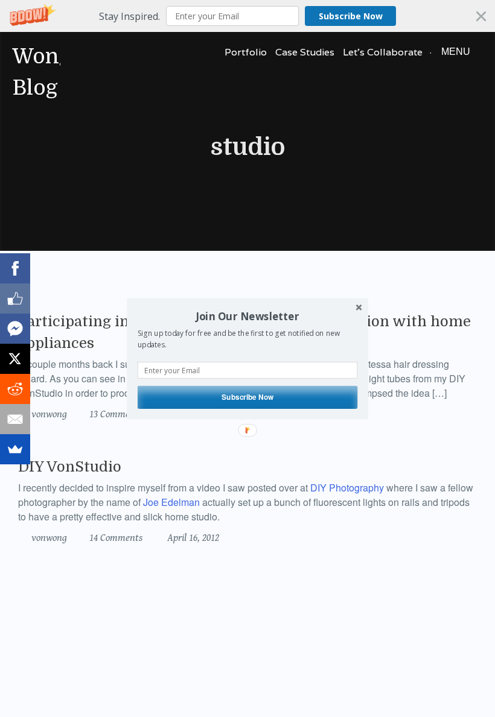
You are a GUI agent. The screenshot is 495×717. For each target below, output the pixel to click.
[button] (247, 316)
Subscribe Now (247, 396)
